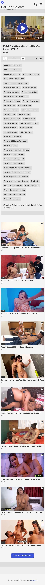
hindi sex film (10, 114)
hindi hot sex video (12, 92)
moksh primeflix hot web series (17, 177)
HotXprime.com (13, 7)
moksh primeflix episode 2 (15, 159)
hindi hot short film (30, 92)
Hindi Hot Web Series (13, 65)
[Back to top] (41, 580)
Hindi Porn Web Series (13, 70)
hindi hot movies (30, 88)
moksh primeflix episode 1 (15, 154)
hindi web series (11, 132)
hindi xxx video (27, 132)
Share (39, 59)
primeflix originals (33, 185)
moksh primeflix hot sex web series (18, 172)
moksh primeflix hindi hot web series (18, 168)
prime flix (36, 181)
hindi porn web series (30, 110)
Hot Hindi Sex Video (13, 74)
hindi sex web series (13, 119)
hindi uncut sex (11, 128)
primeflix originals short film (15, 194)
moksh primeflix (11, 145)
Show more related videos (23, 555)
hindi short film (30, 119)
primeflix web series (13, 199)
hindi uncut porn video (29, 123)
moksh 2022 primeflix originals (16, 141)
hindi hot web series (13, 101)
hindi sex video (25, 114)
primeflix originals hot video (15, 190)
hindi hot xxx (10, 105)
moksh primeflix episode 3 (15, 163)
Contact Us (33, 580)
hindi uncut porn (11, 123)
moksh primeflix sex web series (17, 181)
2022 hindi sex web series (15, 79)
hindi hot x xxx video (32, 101)
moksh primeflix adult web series (17, 150)
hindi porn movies (12, 110)
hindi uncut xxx (26, 128)
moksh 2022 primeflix (13, 136)
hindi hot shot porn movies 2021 (17, 96)
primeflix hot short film (14, 185)
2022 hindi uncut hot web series (17, 83)
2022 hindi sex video (31, 74)
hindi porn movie (25, 105)
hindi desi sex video (12, 88)
